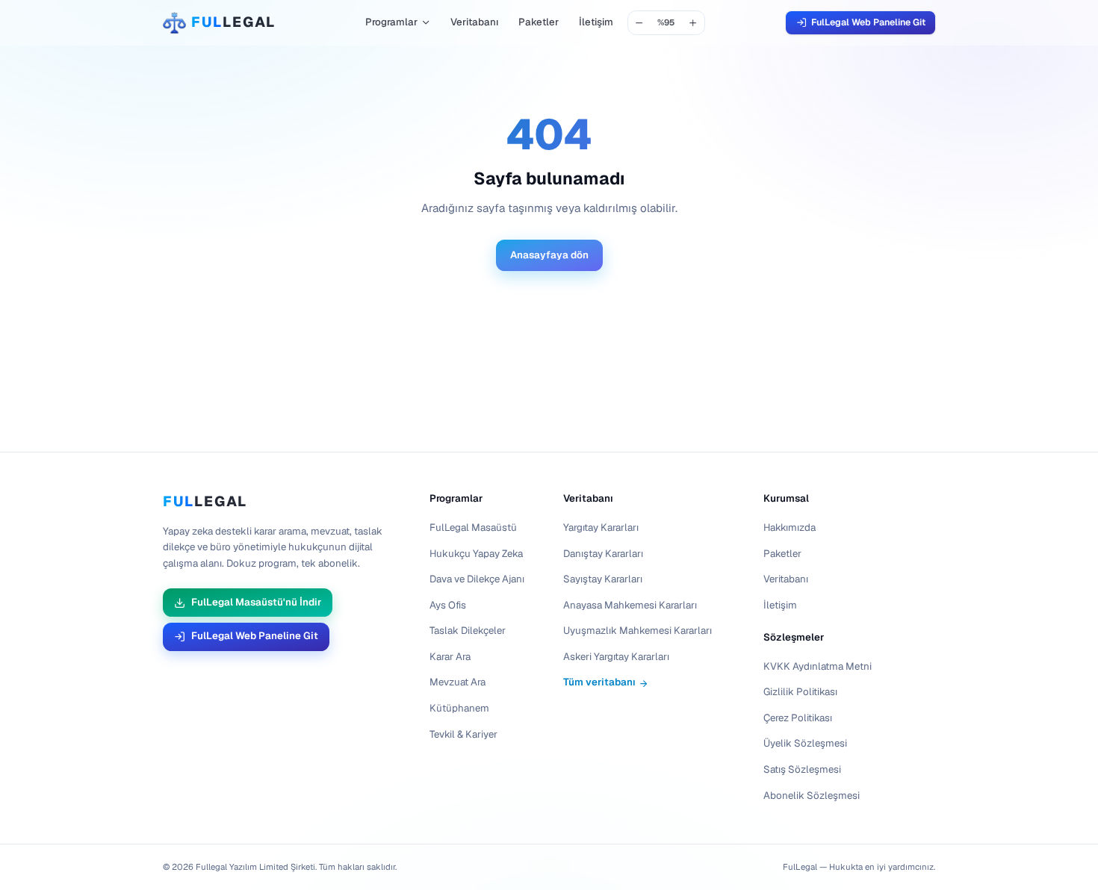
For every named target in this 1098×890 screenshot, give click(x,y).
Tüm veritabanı (599, 682)
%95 (665, 22)
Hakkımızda (789, 527)
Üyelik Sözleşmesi (805, 744)
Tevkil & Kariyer (463, 734)
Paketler (538, 22)
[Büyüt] (693, 23)
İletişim (596, 22)
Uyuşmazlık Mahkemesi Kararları (637, 631)
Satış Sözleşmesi (802, 769)
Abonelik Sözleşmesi (811, 795)
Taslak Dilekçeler (467, 631)
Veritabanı (474, 22)
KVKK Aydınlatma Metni (817, 666)
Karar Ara (450, 656)
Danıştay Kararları (603, 553)
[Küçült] (640, 23)
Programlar (391, 22)
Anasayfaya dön (549, 255)
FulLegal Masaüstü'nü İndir (256, 602)
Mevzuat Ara (457, 682)
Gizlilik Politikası (800, 692)
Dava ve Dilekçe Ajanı (476, 579)
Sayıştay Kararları (602, 579)
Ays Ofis (447, 605)
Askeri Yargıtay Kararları (616, 656)
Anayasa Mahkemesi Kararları (630, 605)
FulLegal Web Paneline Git (868, 22)
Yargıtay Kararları (601, 527)
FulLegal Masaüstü (473, 527)
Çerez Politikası (797, 718)
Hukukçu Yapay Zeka (476, 553)
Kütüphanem (459, 708)
